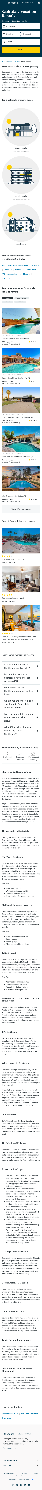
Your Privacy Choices (24, 1479)
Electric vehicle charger (18, 265)
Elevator (26, 274)
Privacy (36, 1473)
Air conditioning (14, 274)
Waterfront (31, 270)
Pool (3, 265)
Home (4, 62)
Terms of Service (21, 1475)
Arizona (17, 62)
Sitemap (24, 1473)
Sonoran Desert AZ (10, 1414)
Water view (19, 270)
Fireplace (6, 278)
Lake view (35, 265)
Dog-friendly (21, 298)
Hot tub (7, 302)
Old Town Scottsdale (30, 1414)
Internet (20, 302)
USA (10, 62)
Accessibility (12, 1479)
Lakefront (8, 270)
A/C (3, 274)
